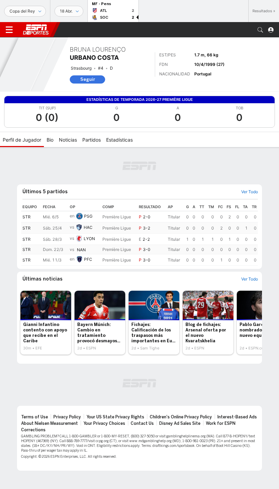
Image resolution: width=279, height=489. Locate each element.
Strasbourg (81, 68)
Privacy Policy (67, 417)
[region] (139, 234)
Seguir (87, 79)
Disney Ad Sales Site (179, 423)
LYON (89, 238)
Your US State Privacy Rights (115, 417)
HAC (88, 227)
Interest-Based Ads (237, 417)
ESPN (36, 29)
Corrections (33, 430)
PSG (88, 216)
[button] (260, 30)
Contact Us (142, 423)
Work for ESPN (220, 423)
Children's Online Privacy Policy (181, 417)
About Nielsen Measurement (49, 423)
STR (26, 216)
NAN (81, 249)
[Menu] (9, 29)
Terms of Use (34, 417)
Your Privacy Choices (104, 423)
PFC (88, 259)
